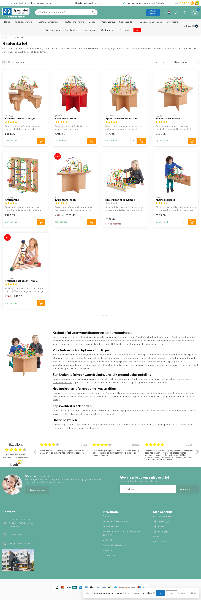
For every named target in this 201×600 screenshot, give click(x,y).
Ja (161, 593)
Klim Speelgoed (52, 30)
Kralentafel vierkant (168, 118)
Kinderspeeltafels (23, 21)
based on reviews (15, 454)
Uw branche (107, 30)
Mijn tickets (158, 526)
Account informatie (162, 516)
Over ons (124, 30)
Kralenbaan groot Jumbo (120, 199)
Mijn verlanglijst (160, 531)
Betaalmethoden (111, 526)
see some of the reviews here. (16, 457)
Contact (107, 516)
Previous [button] (34, 452)
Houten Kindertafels (74, 21)
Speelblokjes (90, 30)
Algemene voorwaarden (115, 544)
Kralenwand (12, 199)
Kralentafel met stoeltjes (20, 118)
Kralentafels (108, 21)
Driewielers (172, 21)
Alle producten (160, 541)
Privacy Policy (109, 554)
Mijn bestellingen (161, 521)
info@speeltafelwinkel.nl (21, 543)
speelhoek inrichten (62, 382)
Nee (172, 593)
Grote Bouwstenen (48, 21)
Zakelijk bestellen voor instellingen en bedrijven (122, 533)
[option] (64, 454)
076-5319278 (15, 534)
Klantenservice (37, 490)
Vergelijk (157, 536)
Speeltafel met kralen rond (121, 118)
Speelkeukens (72, 30)
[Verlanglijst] (184, 12)
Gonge (92, 21)
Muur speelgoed (165, 199)
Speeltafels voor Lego (151, 21)
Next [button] (197, 452)
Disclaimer (108, 549)
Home (7, 21)
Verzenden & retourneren (115, 521)
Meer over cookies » (187, 593)
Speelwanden (126, 21)
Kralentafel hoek (65, 199)
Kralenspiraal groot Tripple (21, 280)
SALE (137, 30)
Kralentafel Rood (65, 118)
